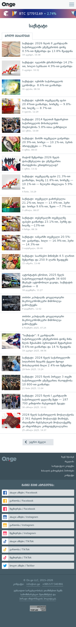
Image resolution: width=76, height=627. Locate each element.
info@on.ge (33, 584)
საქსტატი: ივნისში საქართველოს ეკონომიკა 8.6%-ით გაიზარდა (38, 87)
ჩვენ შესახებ (67, 457)
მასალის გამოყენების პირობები (57, 470)
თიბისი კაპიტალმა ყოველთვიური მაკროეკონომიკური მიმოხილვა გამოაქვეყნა (38, 303)
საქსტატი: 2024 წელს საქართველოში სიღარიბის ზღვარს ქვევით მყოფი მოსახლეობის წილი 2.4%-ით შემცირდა (38, 363)
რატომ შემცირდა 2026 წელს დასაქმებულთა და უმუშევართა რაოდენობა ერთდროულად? (38, 163)
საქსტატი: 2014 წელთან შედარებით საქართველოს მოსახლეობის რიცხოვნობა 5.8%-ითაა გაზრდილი (38, 125)
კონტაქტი (69, 475)
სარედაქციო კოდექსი (63, 466)
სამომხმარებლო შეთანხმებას (36, 594)
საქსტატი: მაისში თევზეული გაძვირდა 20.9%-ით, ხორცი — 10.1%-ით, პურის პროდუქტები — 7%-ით (38, 144)
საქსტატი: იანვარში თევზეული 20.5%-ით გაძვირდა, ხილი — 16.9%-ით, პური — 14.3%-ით (38, 242)
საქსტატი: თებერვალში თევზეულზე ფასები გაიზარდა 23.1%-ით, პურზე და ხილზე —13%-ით (38, 223)
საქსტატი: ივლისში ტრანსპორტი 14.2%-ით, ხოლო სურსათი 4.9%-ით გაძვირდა (38, 68)
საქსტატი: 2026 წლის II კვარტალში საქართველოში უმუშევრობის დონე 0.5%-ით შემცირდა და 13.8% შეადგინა (38, 49)
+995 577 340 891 (52, 584)
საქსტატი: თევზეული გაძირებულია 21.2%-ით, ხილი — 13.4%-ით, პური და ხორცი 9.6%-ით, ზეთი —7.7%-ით (38, 204)
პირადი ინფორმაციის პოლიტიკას (37, 598)
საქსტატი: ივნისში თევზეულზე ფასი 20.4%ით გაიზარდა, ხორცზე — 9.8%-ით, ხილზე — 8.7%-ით (38, 106)
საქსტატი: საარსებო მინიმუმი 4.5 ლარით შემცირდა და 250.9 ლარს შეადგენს (38, 261)
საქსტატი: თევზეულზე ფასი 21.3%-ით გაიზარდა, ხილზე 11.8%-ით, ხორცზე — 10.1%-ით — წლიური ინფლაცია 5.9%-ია (38, 184)
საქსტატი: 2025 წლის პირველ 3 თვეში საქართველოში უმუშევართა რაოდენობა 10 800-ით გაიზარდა (38, 382)
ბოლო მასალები (17, 35)
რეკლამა (69, 461)
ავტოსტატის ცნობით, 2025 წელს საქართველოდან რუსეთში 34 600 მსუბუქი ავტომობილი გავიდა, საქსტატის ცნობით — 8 (38, 282)
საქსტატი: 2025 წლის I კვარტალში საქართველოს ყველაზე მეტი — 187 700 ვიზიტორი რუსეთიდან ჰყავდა (38, 401)
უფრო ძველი (37, 442)
